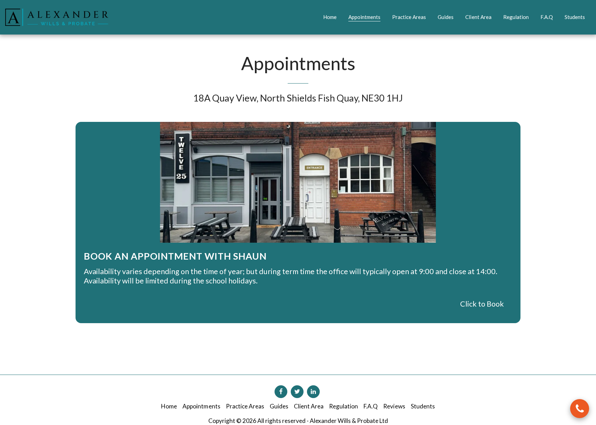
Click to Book (482, 303)
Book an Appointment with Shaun (175, 256)
